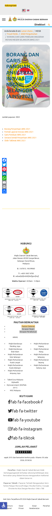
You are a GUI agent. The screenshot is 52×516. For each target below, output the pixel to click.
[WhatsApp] (26, 178)
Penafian (46, 506)
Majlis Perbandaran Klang (41, 350)
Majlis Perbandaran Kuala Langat (15, 361)
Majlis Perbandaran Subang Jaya (41, 366)
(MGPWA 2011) (19, 386)
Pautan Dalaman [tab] (28, 326)
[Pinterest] (26, 169)
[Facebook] (26, 160)
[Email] (26, 182)
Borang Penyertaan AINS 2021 (17, 129)
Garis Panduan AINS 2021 (15, 135)
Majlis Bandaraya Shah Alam (15, 350)
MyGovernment (13, 385)
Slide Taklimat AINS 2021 (15, 140)
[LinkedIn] (26, 173)
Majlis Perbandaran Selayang (41, 356)
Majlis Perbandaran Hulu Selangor (15, 356)
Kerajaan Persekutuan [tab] (28, 332)
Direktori (40, 24)
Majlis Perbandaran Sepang (41, 361)
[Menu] (4, 19)
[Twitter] (26, 164)
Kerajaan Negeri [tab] (28, 329)
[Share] (26, 191)
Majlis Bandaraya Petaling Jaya (15, 345)
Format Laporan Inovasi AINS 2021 (18, 132)
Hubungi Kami (11, 5)
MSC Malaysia (15, 390)
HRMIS (15, 337)
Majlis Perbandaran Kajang (41, 345)
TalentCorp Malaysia (15, 380)
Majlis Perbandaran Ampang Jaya (15, 372)
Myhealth (15, 382)
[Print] (26, 187)
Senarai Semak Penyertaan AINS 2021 (20, 138)
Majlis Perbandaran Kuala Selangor (15, 366)
